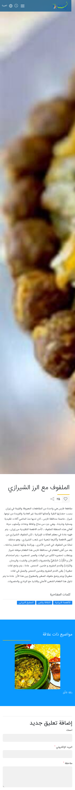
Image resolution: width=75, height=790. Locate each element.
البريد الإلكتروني (63, 747)
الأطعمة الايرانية (62, 603)
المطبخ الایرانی (26, 603)
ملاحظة (67, 763)
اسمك (69, 730)
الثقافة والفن (44, 603)
